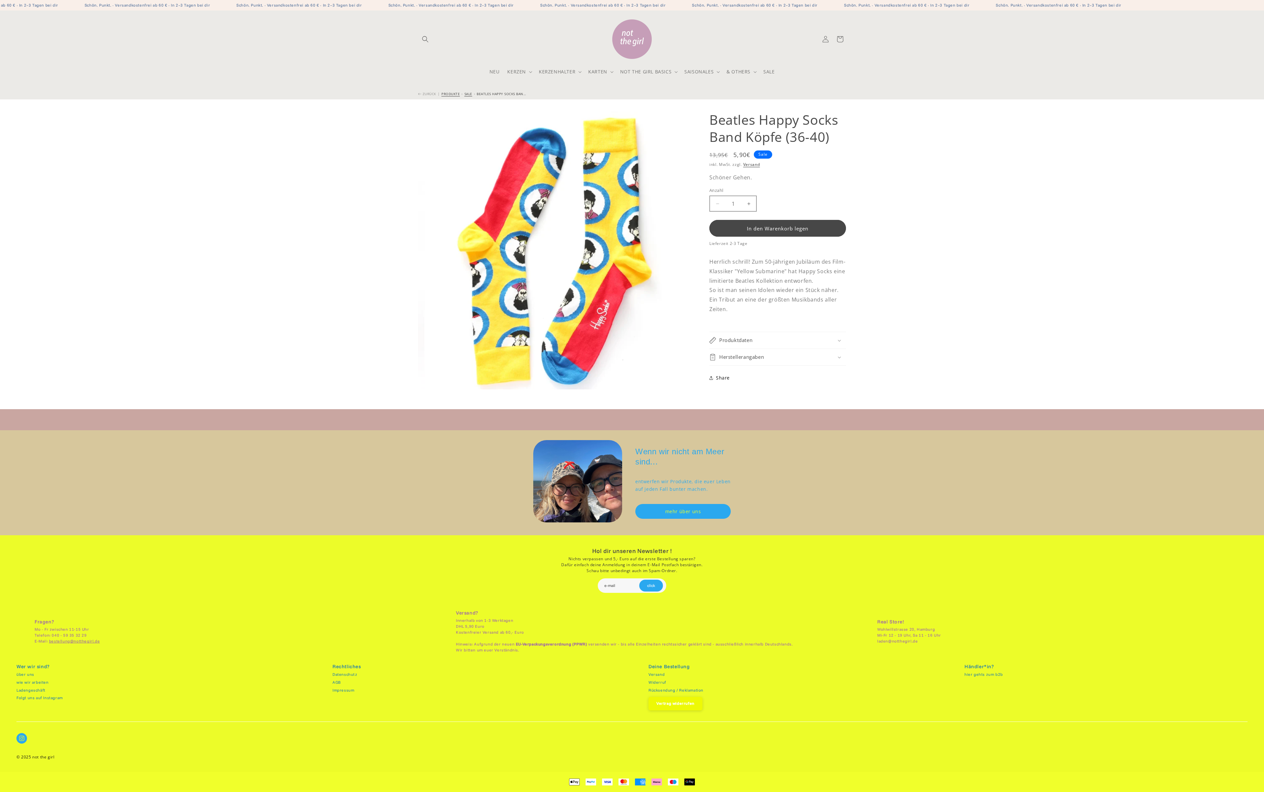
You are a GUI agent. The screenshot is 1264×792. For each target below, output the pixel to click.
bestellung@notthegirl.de (74, 641)
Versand (751, 164)
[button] (425, 39)
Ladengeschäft (30, 690)
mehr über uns (683, 511)
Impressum (343, 690)
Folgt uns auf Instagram (39, 697)
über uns (25, 674)
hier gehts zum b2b (983, 674)
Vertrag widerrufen (675, 703)
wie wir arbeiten (32, 682)
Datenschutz (344, 674)
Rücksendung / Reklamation (675, 690)
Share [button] (723, 378)
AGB (336, 682)
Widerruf (657, 682)
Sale (468, 94)
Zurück (428, 94)
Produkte (450, 94)
